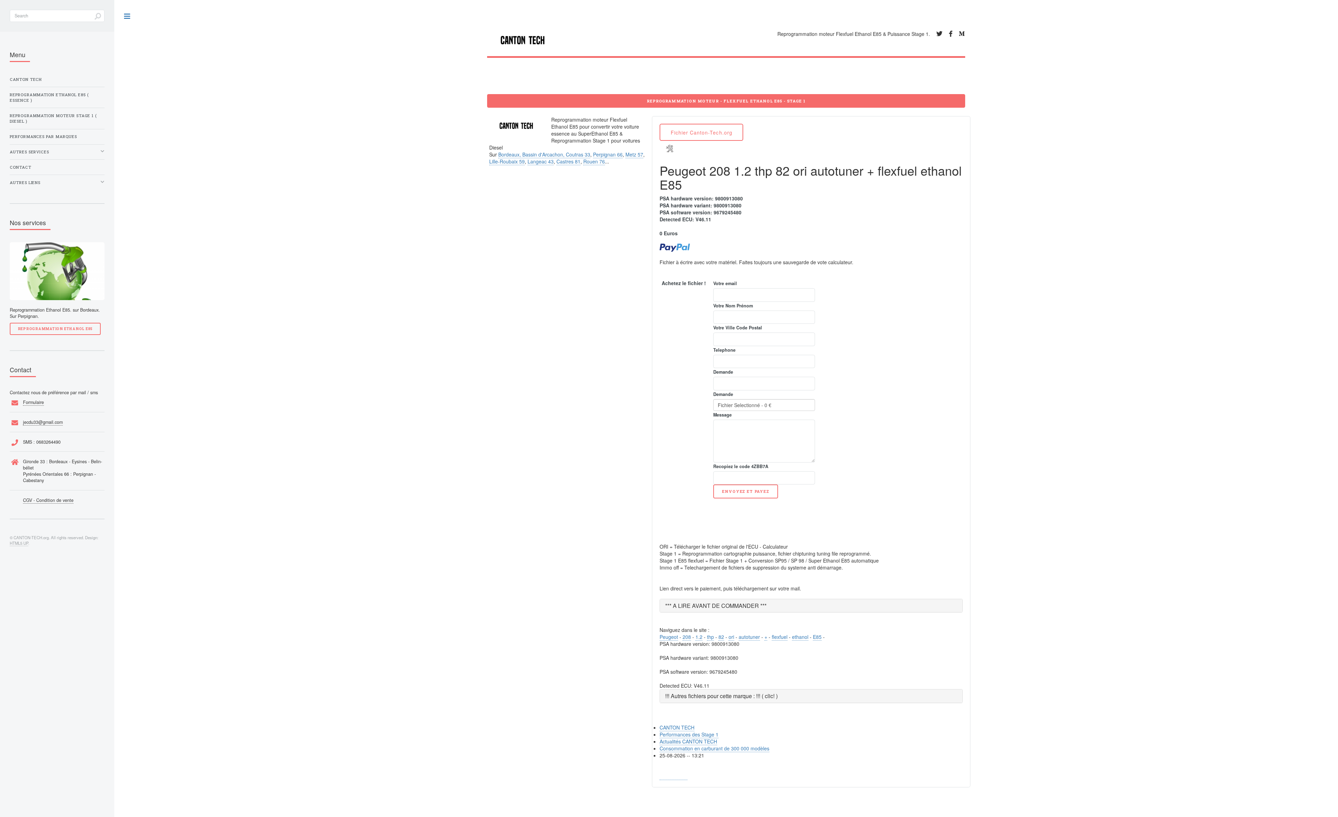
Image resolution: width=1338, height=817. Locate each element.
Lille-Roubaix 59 (507, 161)
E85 (817, 636)
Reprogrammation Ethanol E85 (55, 328)
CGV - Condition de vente (48, 500)
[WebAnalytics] (673, 776)
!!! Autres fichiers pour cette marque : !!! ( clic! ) (721, 696)
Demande (723, 372)
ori (731, 636)
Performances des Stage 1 (689, 734)
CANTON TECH (677, 727)
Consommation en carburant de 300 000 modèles (714, 748)
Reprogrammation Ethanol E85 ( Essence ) (49, 97)
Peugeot (669, 636)
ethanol (800, 636)
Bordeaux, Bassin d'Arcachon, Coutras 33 (544, 154)
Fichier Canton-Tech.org (701, 132)
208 (687, 636)
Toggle (127, 16)
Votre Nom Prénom (733, 306)
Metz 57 (634, 154)
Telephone (724, 350)
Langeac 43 (541, 161)
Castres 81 (568, 161)
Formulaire (33, 402)
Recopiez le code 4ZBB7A (740, 466)
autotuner (749, 636)
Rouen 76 (594, 161)
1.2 (698, 636)
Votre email (725, 283)
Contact (20, 167)
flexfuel (779, 636)
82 (721, 636)
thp (710, 636)
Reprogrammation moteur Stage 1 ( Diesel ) (53, 118)
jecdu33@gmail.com (43, 422)
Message (722, 415)
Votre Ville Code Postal (737, 327)
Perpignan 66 (608, 154)
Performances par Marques (43, 136)
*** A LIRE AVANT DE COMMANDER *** (716, 606)
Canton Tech (26, 79)
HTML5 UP (19, 543)
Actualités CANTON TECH (688, 741)
